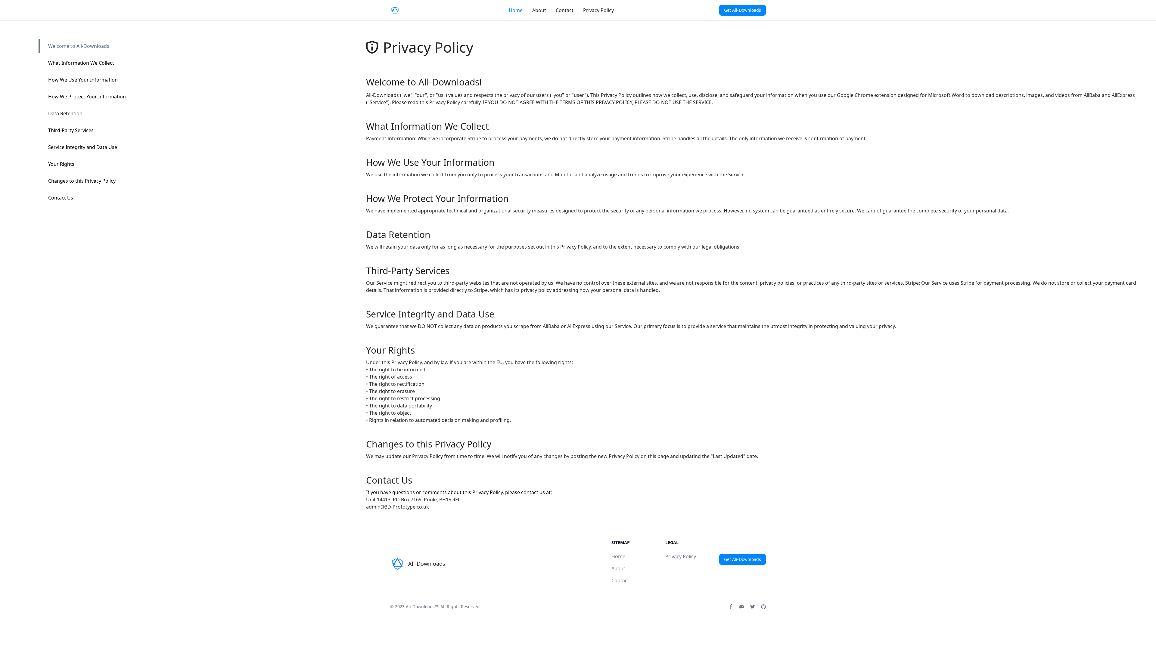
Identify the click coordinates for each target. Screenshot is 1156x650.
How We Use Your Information (83, 79)
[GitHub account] (763, 606)
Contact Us (60, 197)
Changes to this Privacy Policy (82, 181)
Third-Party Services (71, 130)
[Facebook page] (731, 606)
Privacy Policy (598, 10)
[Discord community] (741, 606)
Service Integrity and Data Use (82, 147)
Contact (564, 10)
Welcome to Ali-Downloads (78, 46)
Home (516, 10)
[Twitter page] (752, 606)
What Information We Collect (81, 63)
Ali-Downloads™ (422, 606)
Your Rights (61, 164)
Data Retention (65, 113)
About (539, 10)
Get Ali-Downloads (742, 10)
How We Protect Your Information (87, 96)
